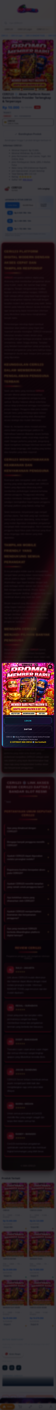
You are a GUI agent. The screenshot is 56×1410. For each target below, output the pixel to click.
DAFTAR (28, 729)
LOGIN (28, 720)
